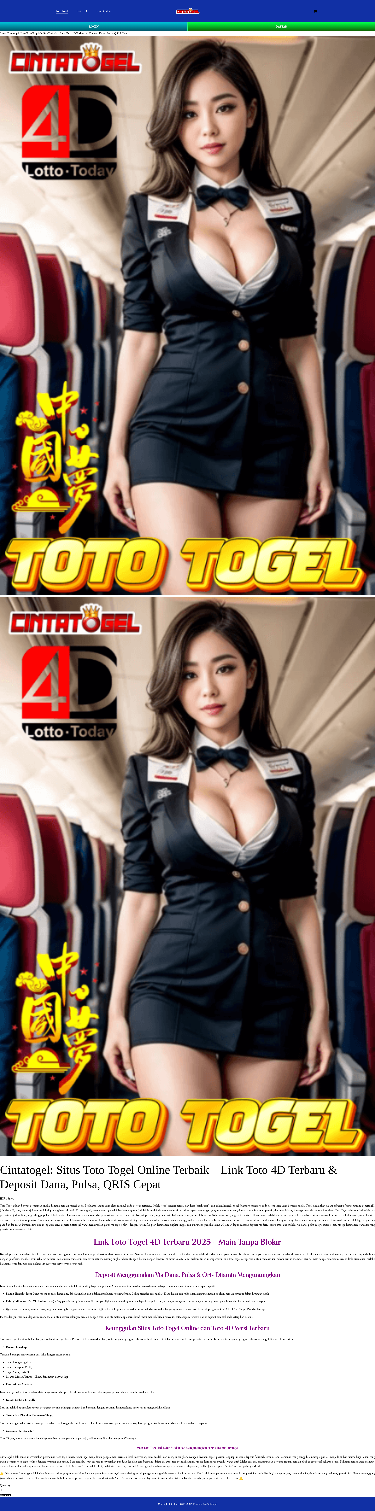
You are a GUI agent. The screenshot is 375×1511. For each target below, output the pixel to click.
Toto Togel (6, 1206)
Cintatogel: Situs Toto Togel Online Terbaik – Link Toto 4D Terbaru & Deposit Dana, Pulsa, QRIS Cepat (67, 33)
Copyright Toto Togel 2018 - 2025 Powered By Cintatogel (187, 1504)
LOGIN (94, 26)
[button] (5, 1495)
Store (3, 33)
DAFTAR (281, 26)
